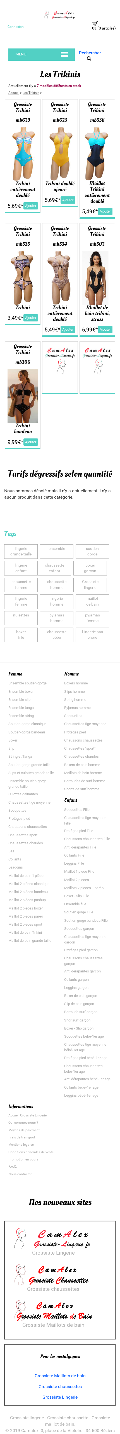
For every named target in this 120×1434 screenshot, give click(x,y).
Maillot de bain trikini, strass (97, 313)
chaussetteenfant (54, 568)
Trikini (23, 307)
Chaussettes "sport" (79, 748)
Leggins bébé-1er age (81, 1095)
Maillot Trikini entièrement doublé (97, 192)
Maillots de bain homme (83, 773)
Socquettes (17, 810)
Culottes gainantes (23, 794)
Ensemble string (21, 716)
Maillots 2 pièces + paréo (84, 888)
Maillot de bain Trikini (25, 932)
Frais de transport (21, 1137)
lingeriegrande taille (21, 551)
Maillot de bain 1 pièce (26, 876)
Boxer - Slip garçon (78, 1028)
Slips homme (74, 691)
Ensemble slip (19, 700)
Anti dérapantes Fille (80, 847)
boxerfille (21, 635)
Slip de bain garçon (79, 1004)
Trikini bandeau (23, 428)
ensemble (57, 548)
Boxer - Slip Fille (76, 896)
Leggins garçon (76, 988)
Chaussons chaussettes (27, 827)
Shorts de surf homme (81, 789)
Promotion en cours (23, 1159)
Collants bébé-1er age (81, 1087)
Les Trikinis (31, 93)
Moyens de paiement (24, 1130)
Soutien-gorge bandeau (26, 732)
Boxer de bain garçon (80, 996)
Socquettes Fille (77, 810)
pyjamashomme (56, 618)
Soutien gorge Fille (78, 912)
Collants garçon (76, 979)
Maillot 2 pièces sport (25, 924)
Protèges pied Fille (78, 831)
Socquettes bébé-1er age (84, 1036)
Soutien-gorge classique (27, 724)
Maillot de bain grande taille (29, 940)
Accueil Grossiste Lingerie (27, 1115)
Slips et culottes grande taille (31, 773)
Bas (11, 851)
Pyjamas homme (77, 708)
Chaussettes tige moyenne (29, 802)
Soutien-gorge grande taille (29, 765)
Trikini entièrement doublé (22, 189)
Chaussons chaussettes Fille (87, 839)
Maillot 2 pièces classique (28, 884)
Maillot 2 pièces (76, 880)
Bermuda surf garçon (80, 1012)
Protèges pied (19, 818)
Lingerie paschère (92, 635)
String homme (75, 700)
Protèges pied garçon (81, 950)
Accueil (13, 93)
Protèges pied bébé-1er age (85, 1058)
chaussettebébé (56, 635)
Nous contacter (20, 1174)
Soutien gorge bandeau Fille (86, 920)
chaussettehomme (56, 584)
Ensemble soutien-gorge (27, 683)
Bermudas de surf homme (84, 781)
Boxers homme (76, 683)
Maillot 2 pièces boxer (25, 908)
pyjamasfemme (92, 618)
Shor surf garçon (77, 1020)
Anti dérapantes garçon (82, 971)
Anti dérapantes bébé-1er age (87, 1079)
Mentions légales (21, 1145)
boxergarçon (90, 568)
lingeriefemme (21, 601)
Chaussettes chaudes (25, 843)
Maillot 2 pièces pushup (27, 900)
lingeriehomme (56, 601)
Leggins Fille (74, 863)
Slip (11, 748)
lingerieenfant (21, 568)
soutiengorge (92, 551)
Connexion (16, 27)
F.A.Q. (12, 1167)
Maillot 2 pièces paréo (25, 916)
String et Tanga (20, 756)
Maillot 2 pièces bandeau (28, 892)
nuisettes (21, 615)
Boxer (12, 740)
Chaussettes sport (22, 835)
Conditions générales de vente (31, 1152)
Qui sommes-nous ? (23, 1123)
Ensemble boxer (20, 691)
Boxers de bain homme (82, 765)
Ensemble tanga (21, 708)
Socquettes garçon (79, 928)
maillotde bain (92, 601)
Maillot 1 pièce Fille (79, 871)
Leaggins (15, 867)
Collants (14, 859)
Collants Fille (74, 855)
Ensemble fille (75, 904)
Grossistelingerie (90, 584)
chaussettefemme (21, 584)
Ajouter (30, 206)
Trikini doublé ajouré (60, 186)
